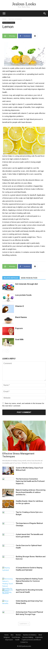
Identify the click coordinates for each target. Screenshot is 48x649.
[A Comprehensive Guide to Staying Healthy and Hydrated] (8, 570)
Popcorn (19, 328)
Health (17, 640)
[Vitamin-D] (8, 309)
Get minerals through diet (26, 284)
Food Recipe (16, 637)
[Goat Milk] (8, 342)
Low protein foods (23, 295)
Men (12, 635)
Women (18, 635)
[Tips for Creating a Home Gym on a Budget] (8, 515)
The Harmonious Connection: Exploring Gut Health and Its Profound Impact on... (30, 481)
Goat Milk (19, 339)
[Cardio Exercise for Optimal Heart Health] (8, 548)
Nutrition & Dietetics (15, 19)
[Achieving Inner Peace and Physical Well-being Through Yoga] (8, 615)
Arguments (39, 637)
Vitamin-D (19, 306)
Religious (7, 637)
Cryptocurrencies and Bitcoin (31, 640)
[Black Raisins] (8, 320)
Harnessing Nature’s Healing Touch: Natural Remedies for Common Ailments (29, 581)
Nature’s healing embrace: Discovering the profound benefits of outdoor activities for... (30, 492)
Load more (23, 624)
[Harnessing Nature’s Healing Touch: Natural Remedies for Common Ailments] (8, 586)
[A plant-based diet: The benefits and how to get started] (8, 537)
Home (4, 19)
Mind (40, 635)
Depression (9, 640)
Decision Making (27, 637)
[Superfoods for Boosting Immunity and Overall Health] (8, 593)
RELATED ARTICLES (11, 278)
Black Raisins (21, 317)
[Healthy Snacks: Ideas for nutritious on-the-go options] (8, 504)
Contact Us (24, 642)
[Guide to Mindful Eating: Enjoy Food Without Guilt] (8, 471)
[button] (44, 13)
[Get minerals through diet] (8, 287)
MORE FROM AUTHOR (29, 278)
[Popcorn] (8, 331)
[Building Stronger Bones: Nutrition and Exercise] (8, 559)
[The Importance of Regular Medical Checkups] (8, 526)
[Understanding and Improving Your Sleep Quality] (8, 604)
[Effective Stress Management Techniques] (24, 436)
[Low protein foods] (8, 298)
